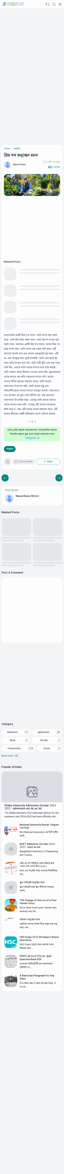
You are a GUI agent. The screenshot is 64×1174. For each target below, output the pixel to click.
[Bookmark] (7, 463)
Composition (14, 748)
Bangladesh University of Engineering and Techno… (39, 853)
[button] (54, 167)
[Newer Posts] (59, 478)
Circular (44, 740)
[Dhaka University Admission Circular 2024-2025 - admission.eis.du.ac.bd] (32, 801)
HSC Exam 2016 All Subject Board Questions (39, 938)
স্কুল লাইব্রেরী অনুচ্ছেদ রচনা (32, 882)
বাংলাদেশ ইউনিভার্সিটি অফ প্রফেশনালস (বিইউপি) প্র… (36, 965)
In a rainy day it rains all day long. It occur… (38, 985)
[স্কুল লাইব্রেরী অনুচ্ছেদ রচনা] (10, 893)
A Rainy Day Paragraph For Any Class (37, 977)
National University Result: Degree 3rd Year (39, 826)
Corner (46, 748)
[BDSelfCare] (13, 4)
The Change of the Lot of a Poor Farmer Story (38, 901)
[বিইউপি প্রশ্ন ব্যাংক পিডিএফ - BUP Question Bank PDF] (10, 967)
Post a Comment (25, 461)
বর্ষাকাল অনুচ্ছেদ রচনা (30, 919)
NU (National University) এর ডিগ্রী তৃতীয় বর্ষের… (39, 834)
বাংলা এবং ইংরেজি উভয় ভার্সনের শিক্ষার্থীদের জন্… (38, 872)
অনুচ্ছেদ (9, 449)
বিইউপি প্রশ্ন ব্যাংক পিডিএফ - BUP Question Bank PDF (36, 958)
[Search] (54, 4)
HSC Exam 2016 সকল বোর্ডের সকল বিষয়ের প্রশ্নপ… (37, 946)
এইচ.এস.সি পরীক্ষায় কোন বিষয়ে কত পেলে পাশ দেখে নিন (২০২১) (37, 864)
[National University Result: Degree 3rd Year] (10, 835)
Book (12, 740)
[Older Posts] (5, 478)
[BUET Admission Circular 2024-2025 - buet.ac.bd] (10, 855)
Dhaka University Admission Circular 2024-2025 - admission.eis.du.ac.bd (30, 807)
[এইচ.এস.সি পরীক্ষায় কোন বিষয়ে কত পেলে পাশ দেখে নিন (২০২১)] (10, 874)
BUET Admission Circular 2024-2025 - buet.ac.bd (37, 845)
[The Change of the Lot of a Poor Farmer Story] (10, 911)
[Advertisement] (32, 42)
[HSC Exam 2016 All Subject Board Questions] (10, 948)
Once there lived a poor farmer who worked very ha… (38, 909)
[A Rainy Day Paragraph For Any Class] (10, 986)
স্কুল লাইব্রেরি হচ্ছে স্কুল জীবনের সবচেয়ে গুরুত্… (37, 888)
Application (43, 732)
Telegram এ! (32, 438)
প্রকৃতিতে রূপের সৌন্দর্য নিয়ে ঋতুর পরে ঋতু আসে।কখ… (38, 925)
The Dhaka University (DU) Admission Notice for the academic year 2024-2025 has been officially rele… (31, 815)
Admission (12, 732)
